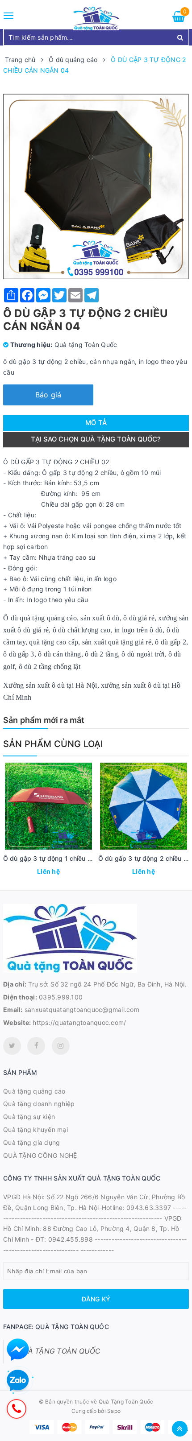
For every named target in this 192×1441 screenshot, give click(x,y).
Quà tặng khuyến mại (35, 1129)
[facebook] (36, 1046)
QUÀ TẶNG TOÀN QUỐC (58, 1351)
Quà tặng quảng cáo (34, 1091)
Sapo (114, 1411)
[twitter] (12, 1046)
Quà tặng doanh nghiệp (39, 1103)
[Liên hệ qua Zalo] (18, 1381)
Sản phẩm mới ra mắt (43, 720)
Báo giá (48, 394)
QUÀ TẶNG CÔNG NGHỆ (40, 1155)
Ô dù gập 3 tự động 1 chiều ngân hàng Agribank (75, 858)
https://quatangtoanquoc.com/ (79, 1022)
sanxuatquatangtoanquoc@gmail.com (82, 1009)
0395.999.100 (61, 997)
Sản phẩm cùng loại (53, 744)
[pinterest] (61, 1046)
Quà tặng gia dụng (31, 1142)
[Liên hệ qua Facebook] (18, 1349)
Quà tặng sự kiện (29, 1116)
